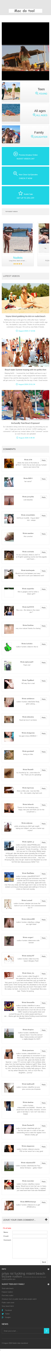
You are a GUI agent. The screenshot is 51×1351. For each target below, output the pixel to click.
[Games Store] (25, 11)
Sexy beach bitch (8, 1306)
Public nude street (8, 1302)
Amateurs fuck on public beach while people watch (19, 1299)
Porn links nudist (7, 1295)
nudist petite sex (8, 1279)
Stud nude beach (7, 1288)
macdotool (24, 1343)
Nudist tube (16, 1343)
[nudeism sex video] (18, 238)
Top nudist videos (11, 211)
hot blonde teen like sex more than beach (34, 1277)
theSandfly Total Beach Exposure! (25, 423)
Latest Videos (11, 276)
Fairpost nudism (7, 1292)
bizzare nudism (12, 1276)
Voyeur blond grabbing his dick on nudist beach (25, 316)
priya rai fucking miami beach (23, 1273)
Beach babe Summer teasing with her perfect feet (25, 370)
